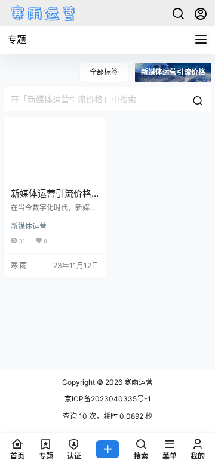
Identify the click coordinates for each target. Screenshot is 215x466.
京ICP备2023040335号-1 (107, 398)
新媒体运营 (29, 226)
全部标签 (104, 72)
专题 (16, 39)
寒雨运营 (137, 382)
